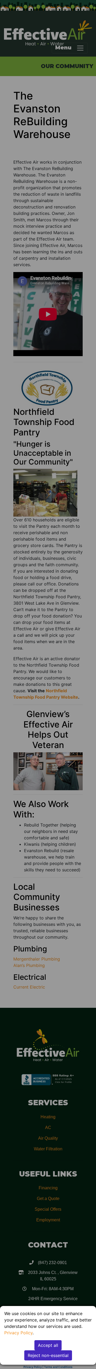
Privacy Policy (18, 1332)
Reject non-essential (48, 1355)
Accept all (48, 1345)
